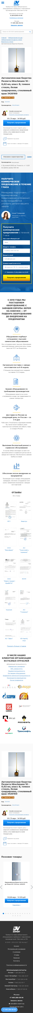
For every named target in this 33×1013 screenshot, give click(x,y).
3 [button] (8, 913)
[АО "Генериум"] (25, 598)
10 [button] (25, 913)
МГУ (8, 521)
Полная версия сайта (16, 1006)
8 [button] (20, 913)
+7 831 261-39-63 (23, 986)
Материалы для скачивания (16, 949)
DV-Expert (16, 3)
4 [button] (10, 913)
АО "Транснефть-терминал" (24, 550)
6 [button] (15, 913)
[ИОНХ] (25, 567)
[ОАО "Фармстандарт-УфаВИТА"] (10, 567)
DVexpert (16, 929)
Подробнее (16, 905)
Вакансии (16, 958)
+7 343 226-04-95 (21, 979)
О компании (16, 952)
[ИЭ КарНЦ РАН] (25, 627)
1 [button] (3, 913)
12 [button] (30, 913)
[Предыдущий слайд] (1, 887)
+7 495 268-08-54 (17, 23)
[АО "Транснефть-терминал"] (25, 536)
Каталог (16, 946)
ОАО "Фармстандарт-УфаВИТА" (9, 581)
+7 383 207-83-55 (21, 989)
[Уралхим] (10, 598)
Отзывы (16, 955)
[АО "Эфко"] (10, 627)
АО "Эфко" (9, 638)
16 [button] (20, 916)
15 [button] (18, 916)
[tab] (13, 157)
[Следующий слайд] (32, 887)
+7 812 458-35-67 (22, 976)
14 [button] (15, 916)
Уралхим (9, 609)
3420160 (7, 101)
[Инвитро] (25, 510)
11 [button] (27, 913)
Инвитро (24, 521)
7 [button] (18, 913)
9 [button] (22, 913)
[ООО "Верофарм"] (10, 536)
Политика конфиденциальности (16, 965)
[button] (19, 114)
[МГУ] (10, 510)
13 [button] (13, 916)
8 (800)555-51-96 (16, 15)
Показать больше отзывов (16, 646)
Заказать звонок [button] (17, 25)
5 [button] (13, 913)
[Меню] (2, 3)
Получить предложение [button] (16, 122)
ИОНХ (24, 579)
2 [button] (6, 913)
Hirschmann (15, 105)
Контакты (16, 960)
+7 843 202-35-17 (19, 982)
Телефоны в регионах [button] (16, 17)
